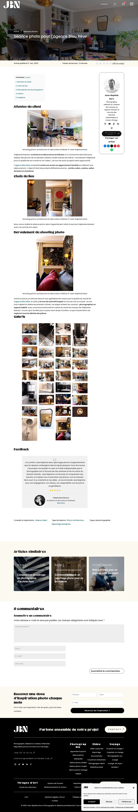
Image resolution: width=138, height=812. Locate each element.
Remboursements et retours (55, 787)
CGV (26, 797)
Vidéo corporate (96, 749)
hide (27, 77)
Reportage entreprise (61, 524)
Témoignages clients (96, 763)
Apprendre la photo (78, 751)
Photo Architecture (75, 520)
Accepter (91, 802)
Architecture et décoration (26, 570)
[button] (134, 788)
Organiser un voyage (115, 752)
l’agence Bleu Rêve (22, 301)
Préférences (126, 802)
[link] (105, 146)
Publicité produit (96, 767)
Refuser (109, 802)
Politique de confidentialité (124, 807)
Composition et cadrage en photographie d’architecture (31, 578)
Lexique (78, 774)
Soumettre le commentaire (105, 671)
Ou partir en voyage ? (115, 749)
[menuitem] (104, 4)
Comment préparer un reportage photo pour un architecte (69, 578)
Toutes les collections (27, 787)
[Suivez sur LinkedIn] (26, 764)
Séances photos (39, 570)
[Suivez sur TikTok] (19, 764)
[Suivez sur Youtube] (23, 764)
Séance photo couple (78, 766)
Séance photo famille (78, 763)
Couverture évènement (96, 760)
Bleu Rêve (61, 503)
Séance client (41, 520)
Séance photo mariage (78, 770)
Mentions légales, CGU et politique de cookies (99, 807)
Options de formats (55, 783)
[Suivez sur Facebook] (30, 764)
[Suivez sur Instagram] (15, 764)
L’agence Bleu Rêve (22, 165)
